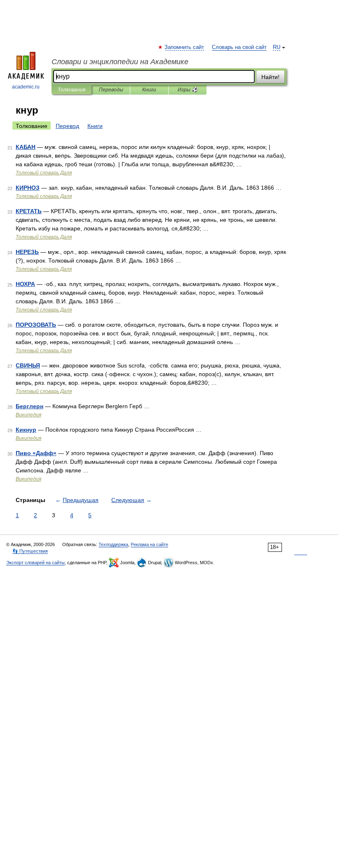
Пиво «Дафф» (36, 453)
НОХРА (25, 284)
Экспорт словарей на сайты (35, 562)
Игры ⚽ (188, 90)
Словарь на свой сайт (239, 47)
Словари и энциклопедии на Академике (120, 62)
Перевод (67, 126)
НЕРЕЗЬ (27, 252)
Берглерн (29, 406)
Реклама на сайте (149, 544)
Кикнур (26, 429)
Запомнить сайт (184, 47)
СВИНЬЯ (28, 365)
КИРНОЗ (28, 187)
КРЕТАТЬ (29, 211)
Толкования (71, 90)
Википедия (28, 415)
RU (276, 47)
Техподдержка (113, 544)
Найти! (270, 77)
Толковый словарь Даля (44, 173)
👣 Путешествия (30, 551)
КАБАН (25, 147)
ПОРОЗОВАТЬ (36, 324)
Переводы (111, 90)
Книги (149, 90)
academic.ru (26, 87)
